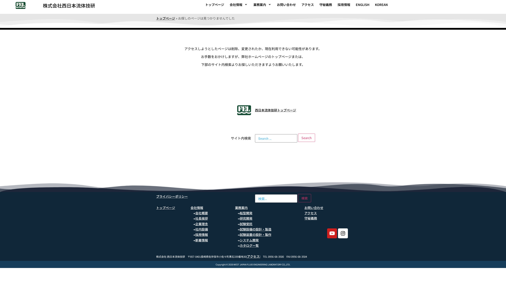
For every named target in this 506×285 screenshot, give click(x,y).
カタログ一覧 (249, 245)
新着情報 (201, 240)
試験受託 (246, 223)
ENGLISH (362, 4)
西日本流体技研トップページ (275, 110)
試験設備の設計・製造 (255, 229)
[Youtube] (332, 233)
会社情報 (236, 4)
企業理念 (201, 223)
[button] (239, 4)
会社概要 (201, 213)
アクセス (307, 4)
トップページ (214, 4)
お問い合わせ (286, 4)
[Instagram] (343, 233)
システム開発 (249, 240)
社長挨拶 (201, 218)
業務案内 (259, 4)
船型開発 (246, 213)
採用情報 (344, 4)
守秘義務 (325, 4)
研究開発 (246, 218)
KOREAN (381, 4)
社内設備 (201, 229)
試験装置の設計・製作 (255, 234)
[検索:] (276, 138)
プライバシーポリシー (172, 196)
